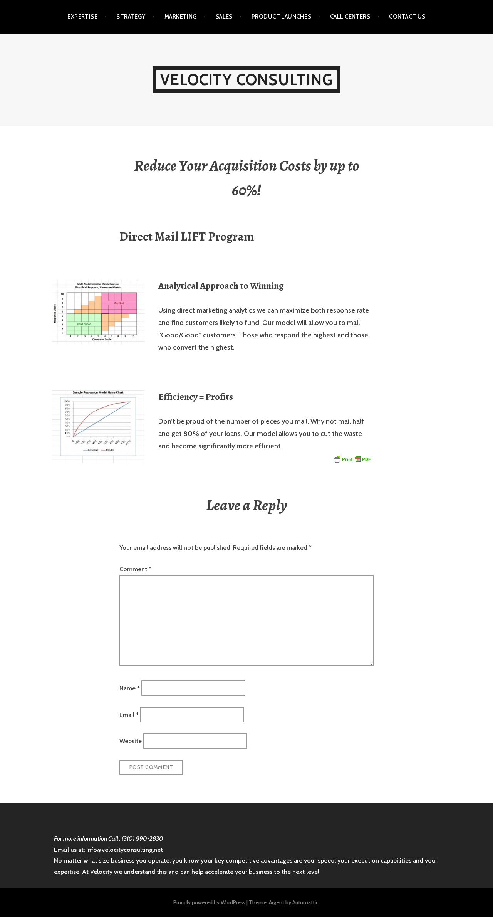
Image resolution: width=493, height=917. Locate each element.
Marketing (180, 16)
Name (129, 688)
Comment (135, 569)
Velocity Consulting (246, 79)
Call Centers (350, 16)
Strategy (131, 16)
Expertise (82, 16)
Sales (224, 16)
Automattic (305, 902)
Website (130, 741)
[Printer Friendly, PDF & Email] (352, 458)
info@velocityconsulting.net (124, 849)
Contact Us (407, 16)
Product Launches (281, 16)
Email (129, 714)
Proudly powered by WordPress (209, 902)
